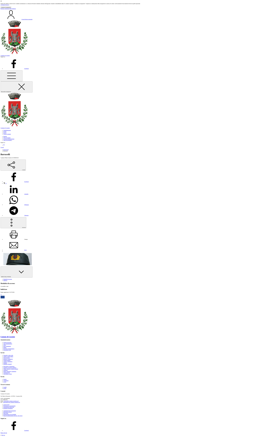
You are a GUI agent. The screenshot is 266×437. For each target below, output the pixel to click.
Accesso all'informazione (8, 139)
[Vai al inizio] (1, 294)
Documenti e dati (7, 350)
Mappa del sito (4, 432)
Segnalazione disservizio (8, 407)
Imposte (5, 136)
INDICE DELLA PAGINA (6, 276)
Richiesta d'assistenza (8, 408)
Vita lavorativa (6, 357)
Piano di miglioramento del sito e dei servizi (12, 415)
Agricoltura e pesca (7, 374)
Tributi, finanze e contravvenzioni (10, 369)
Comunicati (5, 380)
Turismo (5, 362)
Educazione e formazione (8, 366)
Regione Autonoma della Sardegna (8, 8)
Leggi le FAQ (6, 404)
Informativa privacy (7, 412)
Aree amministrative (7, 343)
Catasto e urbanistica (7, 361)
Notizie (5, 379)
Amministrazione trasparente (9, 410)
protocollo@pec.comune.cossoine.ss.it (11, 402)
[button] (7, 130)
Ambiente (5, 370)
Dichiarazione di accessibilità (9, 414)
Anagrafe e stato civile (8, 355)
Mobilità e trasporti (7, 364)
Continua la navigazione (6, 7)
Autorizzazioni (6, 372)
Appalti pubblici (6, 360)
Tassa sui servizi (6, 137)
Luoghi (5, 387)
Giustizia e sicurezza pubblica (9, 367)
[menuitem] (16, 181)
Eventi (4, 388)
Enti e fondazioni (7, 346)
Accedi (2, 147)
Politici (4, 347)
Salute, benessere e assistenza (9, 371)
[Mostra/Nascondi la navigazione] (11, 75)
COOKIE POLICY (5, 4)
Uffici (4, 345)
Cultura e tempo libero (8, 356)
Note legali (5, 413)
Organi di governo (7, 342)
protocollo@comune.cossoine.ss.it (11, 401)
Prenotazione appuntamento (9, 405)
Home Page (5, 149)
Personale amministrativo (8, 348)
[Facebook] (3, 145)
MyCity (3, 435)
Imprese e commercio (8, 359)
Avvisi (4, 381)
